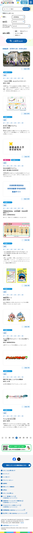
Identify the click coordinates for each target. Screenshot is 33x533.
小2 (7, 78)
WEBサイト (18, 35)
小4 (15, 78)
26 (13, 437)
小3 (11, 78)
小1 (4, 78)
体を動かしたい (7, 72)
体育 (5, 75)
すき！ (26, 69)
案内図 (22, 522)
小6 (22, 78)
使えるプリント (24, 31)
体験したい (6, 160)
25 (9, 437)
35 (27, 437)
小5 (19, 78)
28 (20, 437)
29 (23, 437)
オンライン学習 (18, 33)
